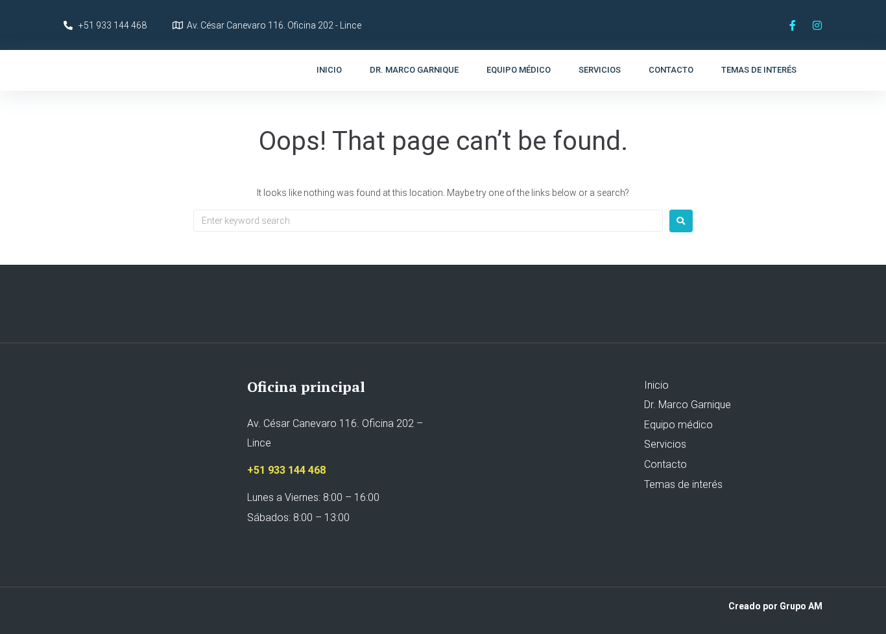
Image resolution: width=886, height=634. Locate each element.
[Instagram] (817, 25)
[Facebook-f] (792, 25)
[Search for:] (428, 221)
